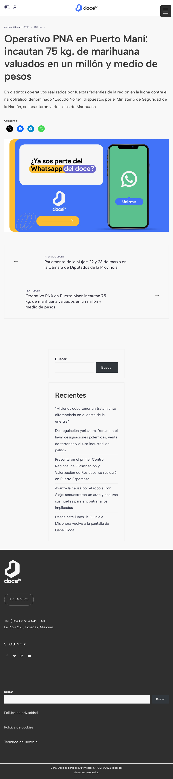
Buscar (61, 359)
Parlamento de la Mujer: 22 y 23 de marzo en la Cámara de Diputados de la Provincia (86, 262)
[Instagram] (22, 656)
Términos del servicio (20, 742)
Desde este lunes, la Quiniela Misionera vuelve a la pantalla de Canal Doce (82, 523)
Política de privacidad (21, 713)
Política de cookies (18, 727)
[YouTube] (29, 656)
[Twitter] (15, 656)
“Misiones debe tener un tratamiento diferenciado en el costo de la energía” (85, 415)
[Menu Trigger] (165, 11)
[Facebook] (7, 656)
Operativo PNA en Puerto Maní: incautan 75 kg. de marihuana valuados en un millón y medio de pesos (66, 299)
